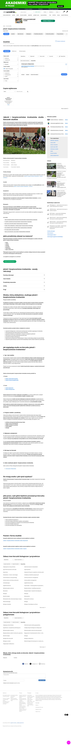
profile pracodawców (61, 168)
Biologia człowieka (7, 604)
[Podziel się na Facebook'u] (5, 128)
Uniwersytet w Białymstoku (27, 64)
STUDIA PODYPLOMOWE (34, 74)
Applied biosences (7, 585)
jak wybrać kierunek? (61, 177)
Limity (5, 286)
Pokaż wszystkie (64, 108)
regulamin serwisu (17, 682)
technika (54, 15)
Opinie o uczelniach (29, 9)
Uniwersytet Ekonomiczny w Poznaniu (57, 133)
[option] (8, 101)
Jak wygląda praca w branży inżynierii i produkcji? (6, 702)
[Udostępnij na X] (5, 130)
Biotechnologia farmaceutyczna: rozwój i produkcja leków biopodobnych (34, 641)
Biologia (26, 601)
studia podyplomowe (61, 187)
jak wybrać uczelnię (61, 194)
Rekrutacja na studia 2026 (54, 9)
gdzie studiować (60, 184)
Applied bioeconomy (28, 582)
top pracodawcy (44, 15)
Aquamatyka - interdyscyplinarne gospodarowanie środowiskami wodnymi (34, 585)
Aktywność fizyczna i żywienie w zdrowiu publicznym (34, 572)
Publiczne (14, 51)
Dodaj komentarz (42, 680)
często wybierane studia (60, 186)
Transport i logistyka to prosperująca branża (6, 699)
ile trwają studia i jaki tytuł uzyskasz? (12, 229)
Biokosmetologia (6, 601)
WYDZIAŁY (23, 74)
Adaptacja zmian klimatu (8, 625)
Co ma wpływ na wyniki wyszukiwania (8, 43)
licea (50, 15)
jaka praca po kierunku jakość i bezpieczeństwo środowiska (16, 223)
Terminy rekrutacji (8, 275)
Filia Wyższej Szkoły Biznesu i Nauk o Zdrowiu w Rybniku (59, 126)
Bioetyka (5, 593)
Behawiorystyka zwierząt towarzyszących (33, 630)
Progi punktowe (60, 33)
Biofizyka (26, 593)
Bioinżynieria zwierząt (29, 599)
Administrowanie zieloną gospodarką (32, 625)
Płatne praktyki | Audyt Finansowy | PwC (30, 704)
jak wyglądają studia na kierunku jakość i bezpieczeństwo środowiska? (18, 227)
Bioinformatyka (6, 596)
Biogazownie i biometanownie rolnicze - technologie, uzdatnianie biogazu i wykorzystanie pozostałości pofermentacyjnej (34, 633)
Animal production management (31, 577)
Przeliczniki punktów (50, 33)
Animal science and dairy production (11, 580)
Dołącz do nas (16, 9)
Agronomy (5, 572)
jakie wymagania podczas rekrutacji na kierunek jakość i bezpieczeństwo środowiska (21, 219)
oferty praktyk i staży (61, 166)
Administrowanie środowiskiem (31, 566)
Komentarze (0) (65, 30)
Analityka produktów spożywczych (31, 574)
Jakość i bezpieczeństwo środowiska (27, 66)
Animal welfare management (30, 580)
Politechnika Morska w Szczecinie (56, 130)
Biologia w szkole (6, 641)
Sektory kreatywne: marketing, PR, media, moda (14, 699)
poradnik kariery (60, 167)
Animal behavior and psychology (10, 577)
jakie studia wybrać (61, 183)
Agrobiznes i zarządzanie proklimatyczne (11, 627)
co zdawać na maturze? (52, 178)
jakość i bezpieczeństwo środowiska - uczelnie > (23, 186)
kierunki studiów (23, 15)
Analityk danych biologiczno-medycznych (33, 627)
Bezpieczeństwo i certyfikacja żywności (32, 588)
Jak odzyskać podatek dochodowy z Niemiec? (14, 696)
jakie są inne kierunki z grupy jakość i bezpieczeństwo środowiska (17, 231)
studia (17, 15)
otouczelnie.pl (5, 722)
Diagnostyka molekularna (8, 643)
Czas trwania (6, 278)
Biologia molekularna (28, 638)
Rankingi (40, 9)
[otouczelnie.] (9, 12)
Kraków (15, 657)
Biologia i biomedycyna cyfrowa (31, 604)
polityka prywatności (20, 722)
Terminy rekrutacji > (51, 231)
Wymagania (28, 33)
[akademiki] (35, 4)
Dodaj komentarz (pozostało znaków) (10, 672)
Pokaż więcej (42, 607)
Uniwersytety (22, 51)
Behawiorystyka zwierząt (8, 588)
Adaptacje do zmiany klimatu (9, 566)
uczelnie (13, 15)
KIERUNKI (27, 74)
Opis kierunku (20, 33)
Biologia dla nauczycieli (8, 638)
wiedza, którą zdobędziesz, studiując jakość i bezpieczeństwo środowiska (19, 225)
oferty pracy (59, 165)
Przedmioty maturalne (38, 33)
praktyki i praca (36, 15)
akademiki (30, 15)
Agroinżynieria (27, 569)
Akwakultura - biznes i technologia (10, 574)
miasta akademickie (6, 15)
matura (58, 15)
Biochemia (5, 590)
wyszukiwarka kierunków (60, 173)
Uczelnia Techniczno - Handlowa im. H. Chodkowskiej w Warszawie (59, 119)
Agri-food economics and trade (9, 569)
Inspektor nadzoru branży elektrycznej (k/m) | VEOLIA (22, 707)
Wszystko (6, 33)
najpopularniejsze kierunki (61, 175)
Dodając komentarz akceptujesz (11, 682)
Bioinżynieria (27, 596)
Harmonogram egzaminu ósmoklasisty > (55, 236)
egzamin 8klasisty (64, 15)
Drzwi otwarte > (50, 232)
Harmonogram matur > (51, 234)
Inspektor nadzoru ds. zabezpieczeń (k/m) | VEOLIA (23, 696)
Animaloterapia (6, 582)
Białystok (5, 657)
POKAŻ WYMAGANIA (9, 261)
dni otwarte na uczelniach (60, 196)
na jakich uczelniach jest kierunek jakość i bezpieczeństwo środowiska (18, 221)
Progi (4, 289)
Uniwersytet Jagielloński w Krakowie (57, 123)
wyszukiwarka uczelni (61, 193)
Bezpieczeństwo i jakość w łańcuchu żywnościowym (13, 633)
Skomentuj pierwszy (68, 742)
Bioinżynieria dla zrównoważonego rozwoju (12, 599)
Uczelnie (12, 33)
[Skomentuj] (5, 133)
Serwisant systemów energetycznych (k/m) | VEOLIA (22, 699)
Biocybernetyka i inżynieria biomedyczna (32, 590)
